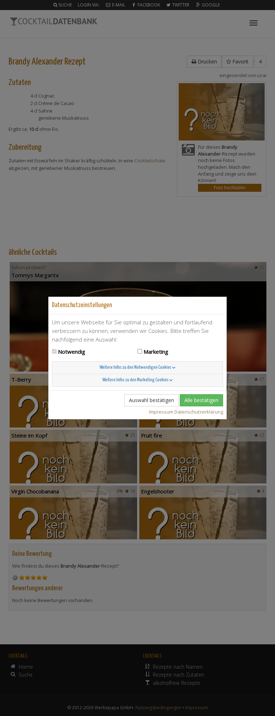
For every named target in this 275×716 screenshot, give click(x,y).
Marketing (156, 351)
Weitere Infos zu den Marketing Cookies (135, 380)
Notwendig (71, 351)
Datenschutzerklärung (198, 412)
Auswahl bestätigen (151, 400)
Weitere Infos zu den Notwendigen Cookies (136, 367)
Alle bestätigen (201, 400)
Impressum (161, 412)
